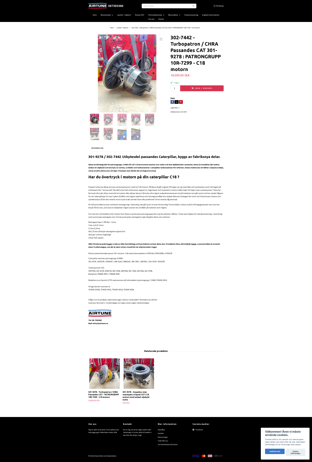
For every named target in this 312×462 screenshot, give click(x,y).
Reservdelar (173, 16)
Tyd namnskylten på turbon (168, 446)
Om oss (151, 20)
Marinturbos (106, 16)
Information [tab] (97, 149)
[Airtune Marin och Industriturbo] (122, 6)
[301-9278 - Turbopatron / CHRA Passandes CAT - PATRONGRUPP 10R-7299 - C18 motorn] (104, 375)
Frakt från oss (163, 442)
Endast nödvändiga (295, 452)
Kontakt (161, 434)
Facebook (199, 431)
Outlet (161, 20)
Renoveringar (163, 438)
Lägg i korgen (203, 89)
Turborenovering (191, 16)
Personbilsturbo (155, 16)
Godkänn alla (275, 451)
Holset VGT (139, 16)
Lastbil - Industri (124, 16)
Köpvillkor (161, 431)
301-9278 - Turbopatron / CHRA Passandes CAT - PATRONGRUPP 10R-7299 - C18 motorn (103, 395)
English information (210, 16)
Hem (95, 16)
